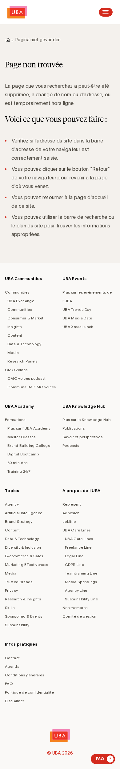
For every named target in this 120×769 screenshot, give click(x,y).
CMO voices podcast (26, 378)
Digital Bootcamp (23, 454)
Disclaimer (14, 701)
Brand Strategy (18, 521)
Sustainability (17, 625)
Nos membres (75, 608)
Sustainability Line (81, 599)
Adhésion (71, 513)
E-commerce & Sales (24, 556)
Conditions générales (24, 675)
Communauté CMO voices (31, 387)
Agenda (12, 666)
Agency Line (76, 590)
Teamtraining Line (81, 573)
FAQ (9, 684)
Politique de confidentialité (29, 692)
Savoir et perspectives (82, 437)
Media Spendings (81, 582)
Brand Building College (28, 445)
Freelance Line (78, 547)
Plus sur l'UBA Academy (28, 428)
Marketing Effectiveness (26, 565)
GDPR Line (74, 565)
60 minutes (17, 463)
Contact (12, 658)
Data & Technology (24, 344)
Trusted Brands (18, 582)
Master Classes (21, 437)
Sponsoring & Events (23, 616)
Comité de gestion (79, 616)
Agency (12, 504)
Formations (15, 420)
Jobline (69, 521)
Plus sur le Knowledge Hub (86, 420)
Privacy (11, 590)
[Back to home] (17, 12)
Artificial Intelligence (23, 513)
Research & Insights (23, 599)
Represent (71, 504)
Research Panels (22, 361)
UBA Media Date (77, 318)
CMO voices (16, 370)
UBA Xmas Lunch (77, 327)
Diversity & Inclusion (23, 547)
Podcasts (70, 445)
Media (13, 352)
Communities (17, 292)
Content (14, 335)
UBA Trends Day (76, 309)
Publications (73, 428)
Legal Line (74, 556)
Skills (9, 608)
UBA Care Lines (76, 530)
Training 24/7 (18, 471)
